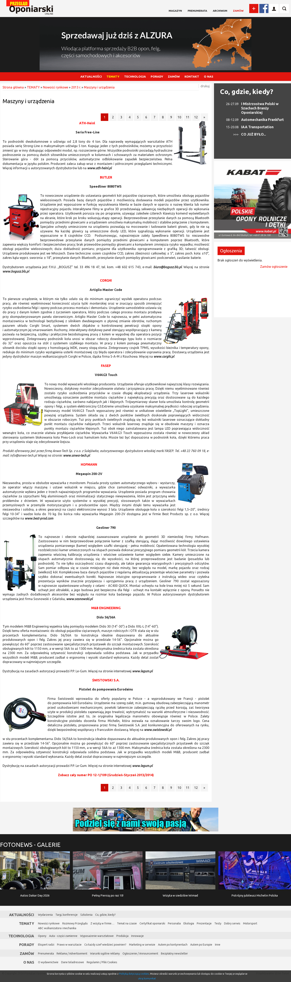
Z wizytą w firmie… (102, 923)
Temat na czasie (127, 923)
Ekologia (189, 923)
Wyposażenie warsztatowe (97, 935)
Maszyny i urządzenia (99, 87)
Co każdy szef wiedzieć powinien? (105, 944)
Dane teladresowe (72, 962)
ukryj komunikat (147, 978)
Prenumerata (197, 10)
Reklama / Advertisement (72, 953)
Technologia (21, 936)
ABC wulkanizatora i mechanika (57, 928)
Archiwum (220, 10)
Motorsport (250, 923)
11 (187, 117)
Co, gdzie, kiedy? (246, 91)
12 (196, 117)
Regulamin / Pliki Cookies (102, 962)
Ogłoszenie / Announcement (140, 953)
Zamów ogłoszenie (273, 266)
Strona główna (13, 87)
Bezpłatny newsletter (174, 953)
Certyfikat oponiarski (152, 923)
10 (179, 117)
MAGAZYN (175, 10)
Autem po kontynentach (172, 944)
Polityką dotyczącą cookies (134, 974)
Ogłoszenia (231, 250)
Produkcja (122, 935)
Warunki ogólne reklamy (105, 953)
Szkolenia (86, 914)
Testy (217, 923)
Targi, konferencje (66, 914)
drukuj (205, 86)
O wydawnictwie (48, 962)
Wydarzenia (45, 914)
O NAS (208, 76)
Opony (42, 935)
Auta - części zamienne (63, 935)
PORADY (157, 76)
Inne (217, 944)
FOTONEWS (30, 845)
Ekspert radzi (46, 944)
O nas (28, 962)
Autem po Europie (201, 944)
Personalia (174, 923)
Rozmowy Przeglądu (75, 923)
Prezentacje (204, 923)
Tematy (26, 923)
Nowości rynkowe (55, 87)
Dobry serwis (232, 923)
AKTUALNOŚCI (91, 76)
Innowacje (137, 935)
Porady (26, 945)
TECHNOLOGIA (135, 76)
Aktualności (21, 915)
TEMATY (113, 76)
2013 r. (76, 87)
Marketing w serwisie (142, 944)
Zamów (238, 10)
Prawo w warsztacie (69, 944)
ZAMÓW (174, 76)
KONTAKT (191, 76)
